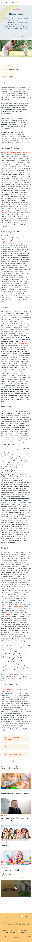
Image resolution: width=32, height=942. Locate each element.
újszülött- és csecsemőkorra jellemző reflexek (16, 152)
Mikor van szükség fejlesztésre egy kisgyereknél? (14, 819)
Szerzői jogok (14, 930)
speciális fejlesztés (8, 72)
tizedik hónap (18, 606)
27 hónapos (15, 674)
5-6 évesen (5, 845)
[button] (16, 888)
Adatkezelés (24, 930)
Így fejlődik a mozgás (11, 747)
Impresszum (5, 930)
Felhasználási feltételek (9, 932)
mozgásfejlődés (7, 66)
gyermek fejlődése (8, 76)
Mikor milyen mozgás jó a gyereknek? (12, 738)
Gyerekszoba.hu (9, 32)
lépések (9, 614)
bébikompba (8, 242)
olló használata (7, 689)
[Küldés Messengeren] (14, 36)
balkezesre (4, 642)
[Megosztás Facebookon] (9, 36)
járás (22, 596)
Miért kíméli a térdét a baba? (13, 754)
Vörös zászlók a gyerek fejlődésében (15, 794)
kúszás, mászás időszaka (8, 455)
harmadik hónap (23, 343)
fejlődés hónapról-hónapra (11, 69)
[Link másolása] (22, 36)
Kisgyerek (16, 9)
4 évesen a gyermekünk (10, 870)
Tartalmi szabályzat (24, 932)
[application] (16, 888)
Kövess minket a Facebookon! (18, 924)
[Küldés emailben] (18, 36)
